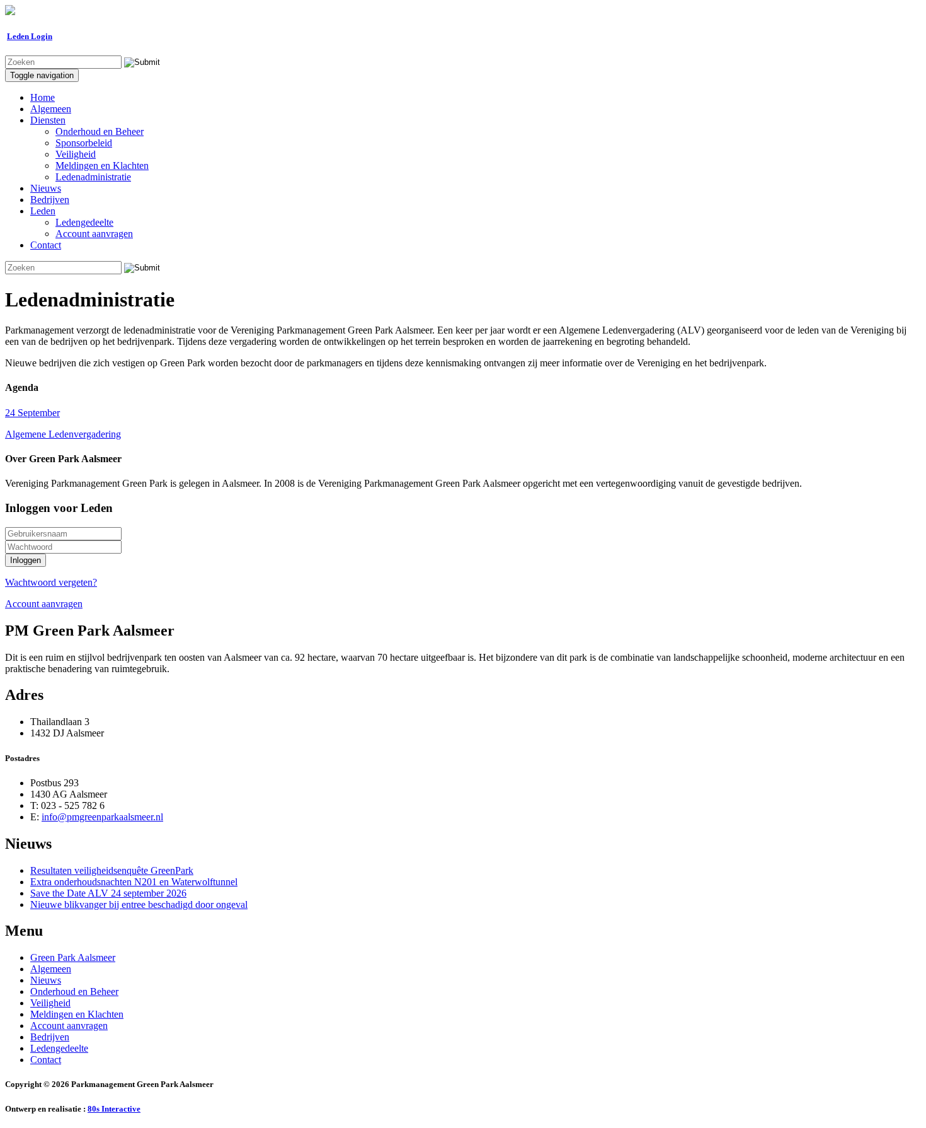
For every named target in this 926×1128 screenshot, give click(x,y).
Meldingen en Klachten (102, 165)
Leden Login (29, 36)
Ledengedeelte (84, 222)
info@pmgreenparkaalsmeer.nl (102, 816)
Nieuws (45, 188)
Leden (42, 211)
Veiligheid (75, 154)
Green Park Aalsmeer (72, 957)
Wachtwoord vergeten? (51, 582)
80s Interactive (114, 1108)
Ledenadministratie (93, 177)
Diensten (48, 120)
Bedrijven (49, 199)
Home (42, 97)
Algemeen (50, 108)
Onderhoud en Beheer (99, 131)
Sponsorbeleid (83, 142)
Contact (45, 245)
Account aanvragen (94, 233)
